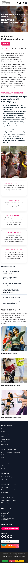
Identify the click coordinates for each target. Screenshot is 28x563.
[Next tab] (25, 49)
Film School (4, 441)
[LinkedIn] (8, 536)
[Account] (20, 3)
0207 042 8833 (5, 519)
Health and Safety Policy (7, 495)
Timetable (14, 48)
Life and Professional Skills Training (10, 452)
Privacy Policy (5, 502)
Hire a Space (4, 487)
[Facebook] (2, 536)
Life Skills (4, 468)
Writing (3, 457)
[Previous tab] (2, 49)
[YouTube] (11, 536)
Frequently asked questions (8, 484)
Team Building (5, 463)
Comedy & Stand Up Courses (8, 449)
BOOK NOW (5, 43)
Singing (3, 436)
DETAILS (7, 48)
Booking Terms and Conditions (9, 489)
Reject (12, 561)
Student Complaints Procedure (9, 500)
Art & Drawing (4, 447)
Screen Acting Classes (7, 434)
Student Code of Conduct (7, 497)
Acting (3, 431)
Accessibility (4, 492)
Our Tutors (4, 479)
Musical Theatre (5, 439)
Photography (4, 444)
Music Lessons (5, 454)
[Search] (17, 3)
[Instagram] (5, 536)
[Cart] (23, 3)
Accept (5, 561)
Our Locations (5, 482)
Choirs (3, 465)
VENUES (21, 48)
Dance (3, 428)
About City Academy (6, 476)
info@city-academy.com (7, 518)
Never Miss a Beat (6, 524)
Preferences (19, 561)
